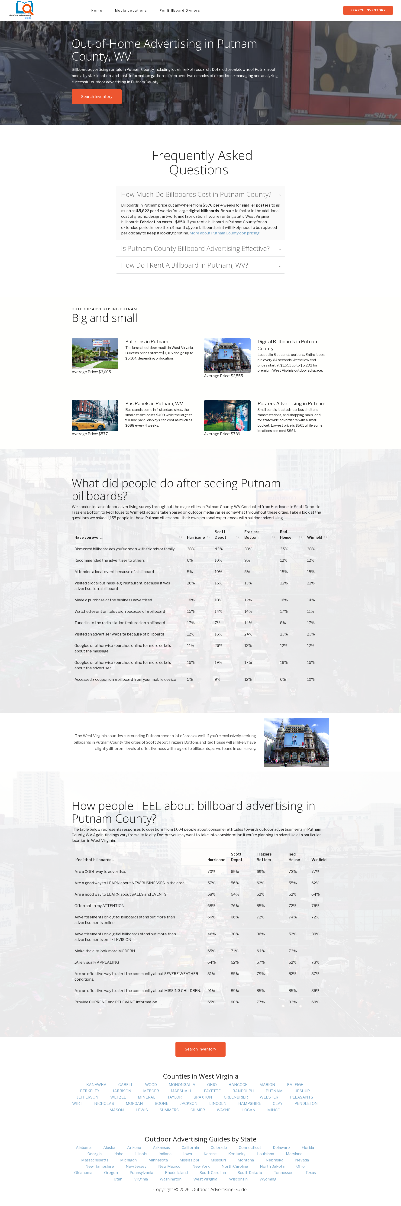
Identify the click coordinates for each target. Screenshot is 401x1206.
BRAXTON (203, 1097)
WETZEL (118, 1097)
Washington (170, 1179)
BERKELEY (90, 1091)
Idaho (118, 1154)
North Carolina (235, 1166)
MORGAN (134, 1103)
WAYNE (223, 1110)
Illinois (141, 1154)
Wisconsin (238, 1179)
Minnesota (158, 1160)
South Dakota (250, 1172)
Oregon (111, 1172)
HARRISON (121, 1091)
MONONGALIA (182, 1085)
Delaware (281, 1147)
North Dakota (272, 1166)
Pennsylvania (141, 1172)
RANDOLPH (243, 1091)
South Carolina (213, 1172)
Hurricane (196, 537)
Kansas (210, 1154)
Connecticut (250, 1147)
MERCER (151, 1091)
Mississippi (189, 1160)
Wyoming (267, 1179)
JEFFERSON (87, 1097)
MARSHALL (181, 1091)
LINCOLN (217, 1103)
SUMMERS (169, 1110)
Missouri (218, 1160)
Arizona (134, 1147)
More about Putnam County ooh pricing (224, 233)
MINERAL (146, 1097)
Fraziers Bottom (251, 535)
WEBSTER (269, 1097)
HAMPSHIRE (249, 1103)
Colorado (219, 1147)
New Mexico (169, 1166)
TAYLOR (174, 1097)
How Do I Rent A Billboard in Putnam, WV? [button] (184, 264)
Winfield (314, 537)
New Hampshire (99, 1166)
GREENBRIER (236, 1097)
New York (201, 1166)
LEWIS (142, 1110)
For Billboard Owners (180, 10)
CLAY (278, 1103)
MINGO (273, 1110)
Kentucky (236, 1154)
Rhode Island (176, 1172)
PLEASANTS (301, 1097)
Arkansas (161, 1147)
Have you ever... (88, 537)
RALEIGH (295, 1085)
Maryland (294, 1154)
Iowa (187, 1154)
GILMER (198, 1110)
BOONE (161, 1103)
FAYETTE (212, 1091)
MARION (267, 1085)
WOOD (151, 1085)
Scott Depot (220, 535)
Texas (310, 1172)
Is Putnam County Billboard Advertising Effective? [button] (195, 248)
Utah (118, 1179)
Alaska (109, 1147)
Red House (285, 535)
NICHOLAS (104, 1103)
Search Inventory (368, 10)
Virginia (141, 1179)
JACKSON (188, 1103)
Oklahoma (83, 1172)
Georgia (94, 1154)
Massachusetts (94, 1160)
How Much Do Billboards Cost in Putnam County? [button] (196, 194)
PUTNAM (274, 1091)
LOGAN (248, 1110)
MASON (117, 1110)
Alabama (83, 1147)
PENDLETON (306, 1103)
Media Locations (131, 10)
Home (97, 10)
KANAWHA (96, 1085)
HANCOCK (238, 1085)
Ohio (300, 1166)
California (190, 1147)
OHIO (212, 1085)
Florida (308, 1147)
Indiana (164, 1154)
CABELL (125, 1085)
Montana (246, 1160)
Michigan (128, 1160)
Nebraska (274, 1160)
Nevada (302, 1160)
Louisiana (265, 1154)
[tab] (200, 194)
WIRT (77, 1103)
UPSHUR (302, 1091)
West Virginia (205, 1179)
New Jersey (136, 1166)
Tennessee (284, 1172)
